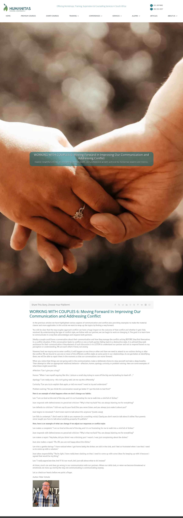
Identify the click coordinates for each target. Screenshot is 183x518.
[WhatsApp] (130, 304)
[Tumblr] (134, 304)
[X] (119, 304)
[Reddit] (123, 304)
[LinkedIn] (127, 304)
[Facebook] (115, 304)
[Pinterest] (138, 304)
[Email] (149, 304)
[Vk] (142, 304)
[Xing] (146, 304)
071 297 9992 (158, 5)
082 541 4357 (158, 9)
